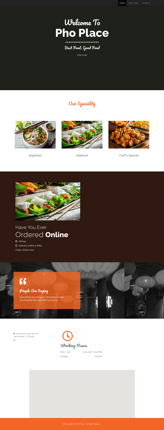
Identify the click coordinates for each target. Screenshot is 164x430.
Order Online (133, 3)
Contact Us (146, 3)
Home (122, 3)
